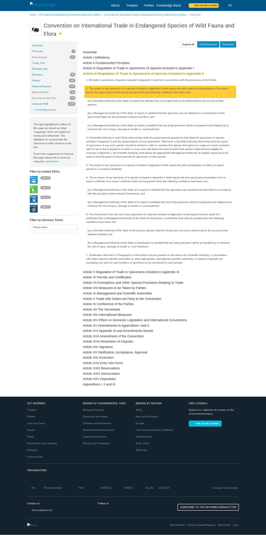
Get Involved (224, 525)
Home (33, 15)
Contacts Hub (35, 456)
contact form (52, 161)
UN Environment (53, 487)
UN (33, 487)
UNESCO (106, 487)
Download (228, 44)
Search (223, 5)
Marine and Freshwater (96, 443)
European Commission (225, 487)
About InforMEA (177, 525)
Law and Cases (36, 423)
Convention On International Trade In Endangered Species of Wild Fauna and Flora (145, 15)
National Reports (53, 86)
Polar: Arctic (142, 443)
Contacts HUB (53, 103)
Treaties (132, 5)
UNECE (129, 487)
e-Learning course (45, 109)
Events (31, 429)
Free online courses (206, 5)
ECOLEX (164, 487)
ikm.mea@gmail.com (42, 510)
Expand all (188, 44)
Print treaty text (208, 44)
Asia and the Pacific (147, 416)
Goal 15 (45, 187)
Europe (140, 423)
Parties (149, 5)
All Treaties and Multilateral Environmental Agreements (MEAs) (70, 15)
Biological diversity (93, 409)
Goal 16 (45, 197)
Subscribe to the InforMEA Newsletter (208, 507)
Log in (236, 525)
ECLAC (150, 487)
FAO (82, 487)
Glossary (32, 450)
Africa (139, 409)
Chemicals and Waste (95, 416)
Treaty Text (38, 62)
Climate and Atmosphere (97, 423)
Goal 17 (45, 207)
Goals (30, 436)
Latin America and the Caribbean (154, 429)
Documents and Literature (42, 443)
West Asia (141, 450)
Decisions (53, 74)
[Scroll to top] (255, 524)
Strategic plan (40, 68)
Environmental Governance (98, 429)
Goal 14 (45, 178)
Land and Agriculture (95, 436)
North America (144, 436)
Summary (37, 45)
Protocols (53, 51)
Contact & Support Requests (201, 525)
